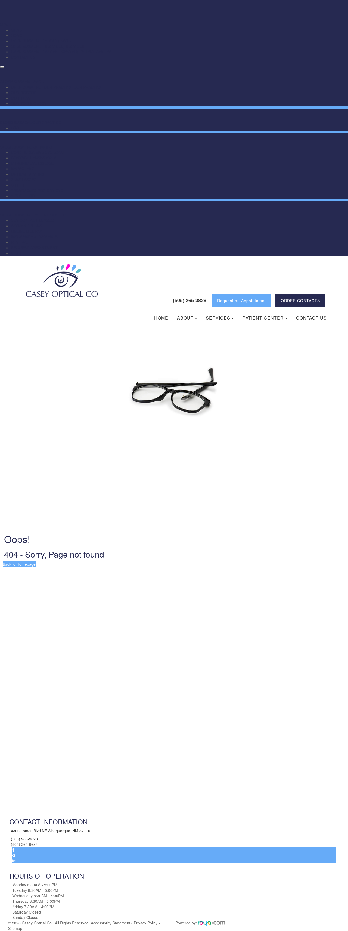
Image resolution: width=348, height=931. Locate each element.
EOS (15, 128)
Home (16, 35)
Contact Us (23, 57)
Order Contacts (300, 300)
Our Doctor (24, 92)
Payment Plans (26, 225)
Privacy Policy (145, 923)
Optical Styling (28, 174)
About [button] (185, 318)
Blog (16, 253)
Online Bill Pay (26, 231)
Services (74, 46)
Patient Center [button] (263, 318)
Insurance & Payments (34, 236)
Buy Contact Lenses (32, 220)
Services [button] (218, 318)
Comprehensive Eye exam (37, 152)
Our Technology (28, 103)
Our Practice (88, 87)
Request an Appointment (241, 300)
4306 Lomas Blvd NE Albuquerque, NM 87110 (50, 830)
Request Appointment (34, 247)
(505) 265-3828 (189, 300)
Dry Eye (19, 185)
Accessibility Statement (110, 923)
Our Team (21, 98)
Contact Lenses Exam (34, 157)
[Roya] (211, 923)
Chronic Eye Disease (32, 163)
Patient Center (94, 51)
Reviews (19, 242)
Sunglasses (23, 179)
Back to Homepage (19, 564)
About (66, 41)
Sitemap (15, 928)
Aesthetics (23, 196)
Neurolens (22, 168)
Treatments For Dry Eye (37, 190)
